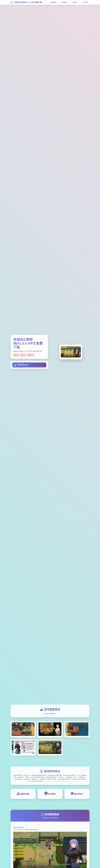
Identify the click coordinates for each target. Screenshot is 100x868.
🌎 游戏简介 (54, 2)
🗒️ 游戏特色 (74, 2)
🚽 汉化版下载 (84, 2)
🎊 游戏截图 (64, 2)
